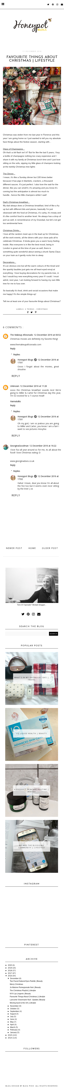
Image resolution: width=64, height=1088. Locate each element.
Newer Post (14, 548)
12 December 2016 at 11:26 (33, 386)
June (12, 1019)
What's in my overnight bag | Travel (31, 678)
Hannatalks (15, 401)
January (13, 1032)
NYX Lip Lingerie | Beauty (20, 994)
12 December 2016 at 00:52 (47, 334)
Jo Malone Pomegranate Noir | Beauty (25, 987)
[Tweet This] (32, 312)
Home (32, 548)
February (13, 1030)
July (11, 1017)
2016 (10, 976)
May (12, 1022)
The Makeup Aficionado (21, 334)
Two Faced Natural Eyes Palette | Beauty (26, 981)
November (14, 1006)
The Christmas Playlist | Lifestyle (23, 990)
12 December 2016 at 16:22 (42, 445)
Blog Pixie (28, 1086)
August (13, 1014)
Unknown (14, 386)
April (12, 1025)
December (14, 978)
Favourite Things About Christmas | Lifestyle (27, 997)
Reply (12, 348)
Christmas (42, 309)
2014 (10, 1038)
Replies (16, 354)
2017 (10, 973)
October (13, 1009)
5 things (30, 309)
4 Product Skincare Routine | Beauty (31, 790)
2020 (10, 965)
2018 (10, 971)
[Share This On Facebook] (28, 312)
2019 (10, 968)
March (12, 1027)
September (14, 1011)
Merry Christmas (16, 984)
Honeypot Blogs (25, 359)
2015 (10, 1035)
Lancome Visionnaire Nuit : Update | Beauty (27, 1000)
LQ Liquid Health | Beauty (31, 733)
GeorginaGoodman (19, 445)
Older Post (50, 548)
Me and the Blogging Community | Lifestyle (31, 846)
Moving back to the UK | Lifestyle (23, 1003)
